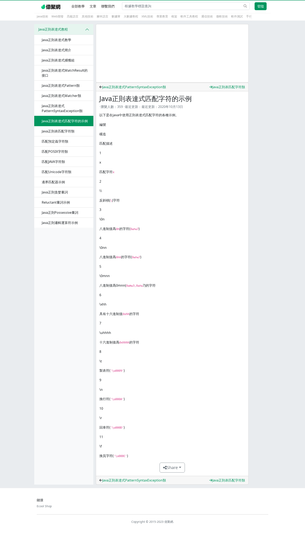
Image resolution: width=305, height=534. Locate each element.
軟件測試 (237, 16)
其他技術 (87, 16)
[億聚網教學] (51, 6)
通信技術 (207, 16)
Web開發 (57, 16)
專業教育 (162, 16)
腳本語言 (102, 16)
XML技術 (147, 16)
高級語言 (72, 16)
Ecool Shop (44, 506)
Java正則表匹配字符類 (228, 87)
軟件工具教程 (189, 16)
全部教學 (78, 6)
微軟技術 (222, 16)
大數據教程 (131, 16)
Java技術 (42, 16)
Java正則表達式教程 (53, 29)
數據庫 (116, 16)
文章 (93, 6)
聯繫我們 (108, 6)
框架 (174, 16)
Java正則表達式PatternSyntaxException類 (134, 87)
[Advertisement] (172, 53)
